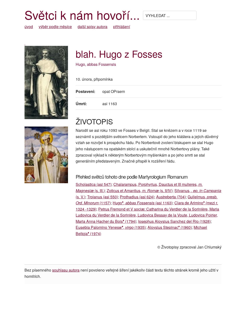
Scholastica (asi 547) (93, 184)
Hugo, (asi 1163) (142, 203)
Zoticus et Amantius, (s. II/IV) (139, 190)
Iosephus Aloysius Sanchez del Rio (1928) (174, 221)
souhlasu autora (66, 270)
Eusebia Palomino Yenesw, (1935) (111, 227)
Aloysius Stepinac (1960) (170, 227)
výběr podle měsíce (55, 26)
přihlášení (121, 26)
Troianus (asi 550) (102, 197)
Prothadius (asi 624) (137, 197)
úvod (29, 26)
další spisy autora (92, 26)
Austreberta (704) (171, 197)
